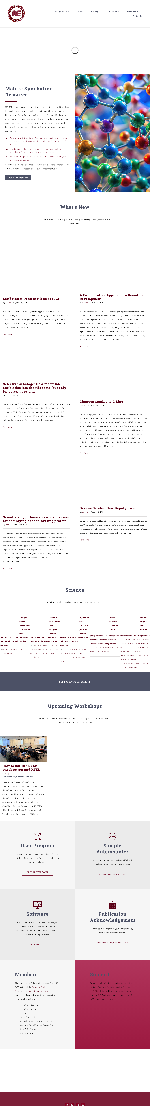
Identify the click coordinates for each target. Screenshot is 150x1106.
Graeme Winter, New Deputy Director (113, 482)
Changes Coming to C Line (113, 375)
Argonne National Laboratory (37, 991)
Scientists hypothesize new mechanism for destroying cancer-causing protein (37, 487)
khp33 (8, 302)
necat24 (85, 405)
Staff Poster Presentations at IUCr (37, 264)
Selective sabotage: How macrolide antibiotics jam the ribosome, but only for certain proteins (37, 367)
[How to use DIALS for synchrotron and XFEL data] (23, 749)
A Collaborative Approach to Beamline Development (113, 262)
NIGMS (94, 991)
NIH (98, 995)
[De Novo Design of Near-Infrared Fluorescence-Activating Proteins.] (129, 618)
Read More (7, 334)
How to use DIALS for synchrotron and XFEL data (21, 769)
